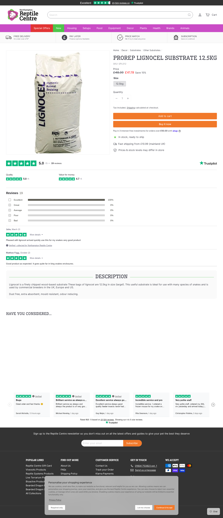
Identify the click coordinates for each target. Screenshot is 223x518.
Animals (184, 28)
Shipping (131, 107)
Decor (130, 28)
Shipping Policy (69, 473)
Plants (143, 28)
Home (116, 50)
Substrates (135, 50)
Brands (170, 28)
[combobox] (120, 14)
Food (99, 28)
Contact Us (101, 465)
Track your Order (105, 469)
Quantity (118, 92)
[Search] (189, 14)
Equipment (114, 28)
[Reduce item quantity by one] (116, 98)
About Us (66, 465)
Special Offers (42, 28)
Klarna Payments (105, 473)
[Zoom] (58, 102)
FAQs (63, 469)
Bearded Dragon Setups (39, 489)
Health (156, 28)
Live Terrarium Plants (37, 477)
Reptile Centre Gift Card (39, 465)
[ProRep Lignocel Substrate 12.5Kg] (22, 351)
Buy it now (165, 124)
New (58, 28)
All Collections (33, 493)
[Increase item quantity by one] (128, 98)
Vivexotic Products (36, 469)
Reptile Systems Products (40, 473)
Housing (72, 28)
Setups (87, 28)
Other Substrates (151, 50)
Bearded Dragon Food (37, 485)
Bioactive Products (36, 481)
